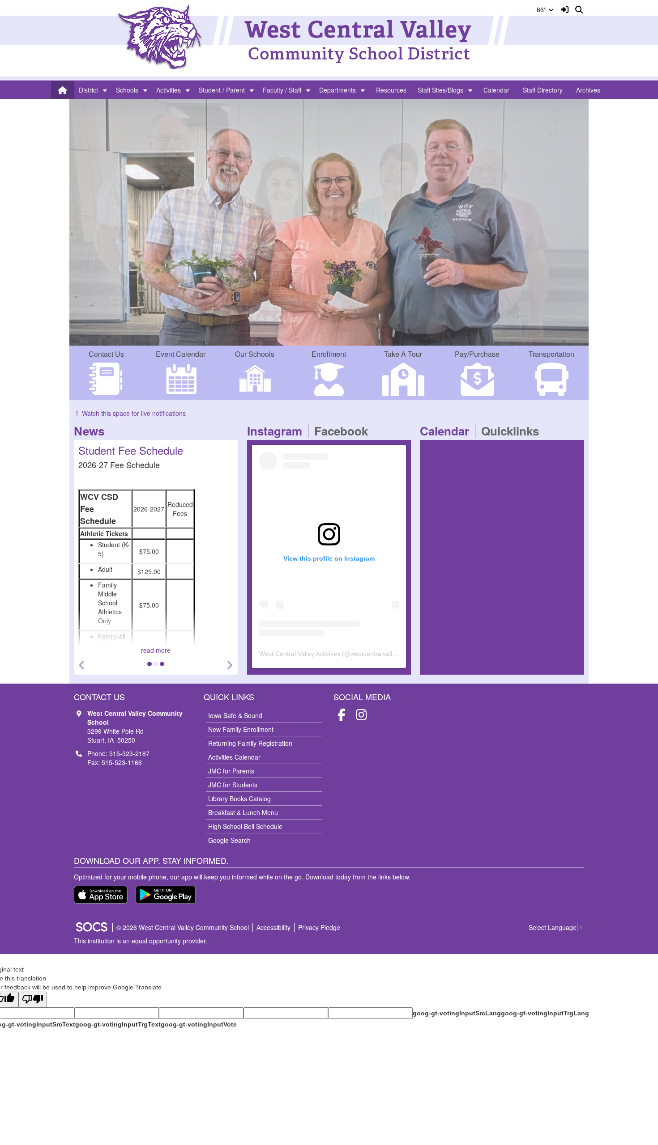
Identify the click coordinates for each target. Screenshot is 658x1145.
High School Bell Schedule (245, 826)
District (88, 89)
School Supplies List (161, 450)
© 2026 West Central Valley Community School (182, 927)
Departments (337, 89)
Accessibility (273, 927)
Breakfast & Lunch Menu (243, 812)
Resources (391, 89)
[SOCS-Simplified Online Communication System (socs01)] (91, 927)
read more (192, 650)
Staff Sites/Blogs (440, 89)
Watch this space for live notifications (134, 413)
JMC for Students (232, 784)
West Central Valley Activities (299, 653)
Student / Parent (222, 89)
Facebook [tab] (344, 431)
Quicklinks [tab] (513, 431)
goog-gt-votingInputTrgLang (545, 1013)
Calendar (496, 89)
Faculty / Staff (282, 89)
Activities (168, 89)
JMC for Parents (231, 770)
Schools (127, 89)
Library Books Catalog (239, 798)
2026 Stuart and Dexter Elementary (164, 524)
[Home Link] (62, 90)
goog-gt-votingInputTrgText (118, 1024)
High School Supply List (147, 551)
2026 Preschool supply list (152, 511)
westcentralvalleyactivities (386, 653)
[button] (104, 90)
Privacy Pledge (319, 927)
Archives (588, 89)
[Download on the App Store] (101, 895)
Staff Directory (543, 89)
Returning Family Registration (250, 743)
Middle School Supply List (150, 538)
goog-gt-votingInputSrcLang (457, 1013)
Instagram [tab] (277, 431)
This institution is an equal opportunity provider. (140, 940)
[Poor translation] (32, 999)
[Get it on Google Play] (166, 895)
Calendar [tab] (447, 431)
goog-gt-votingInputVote (199, 1024)
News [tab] (92, 431)
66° (542, 9)
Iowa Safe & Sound (235, 715)
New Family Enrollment (240, 729)
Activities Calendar (234, 756)
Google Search (229, 840)
